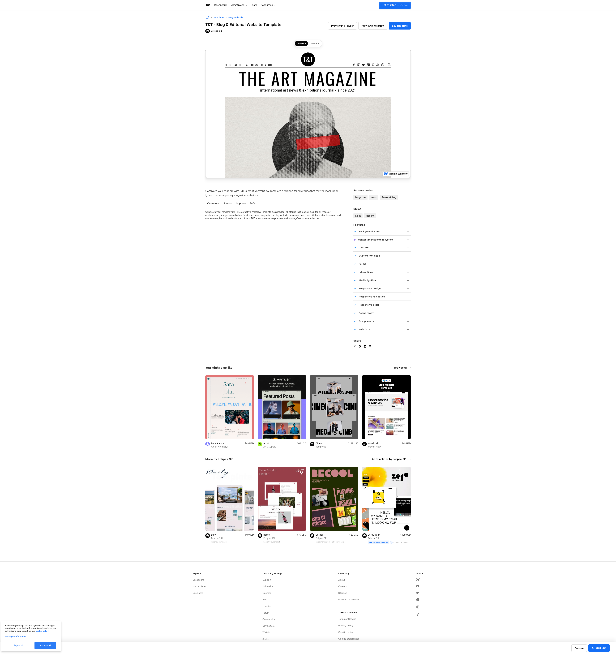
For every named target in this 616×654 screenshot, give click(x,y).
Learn (254, 5)
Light (358, 216)
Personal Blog (389, 197)
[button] (239, 5)
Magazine (360, 197)
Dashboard (220, 5)
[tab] (213, 204)
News (373, 197)
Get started (395, 5)
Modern (370, 216)
